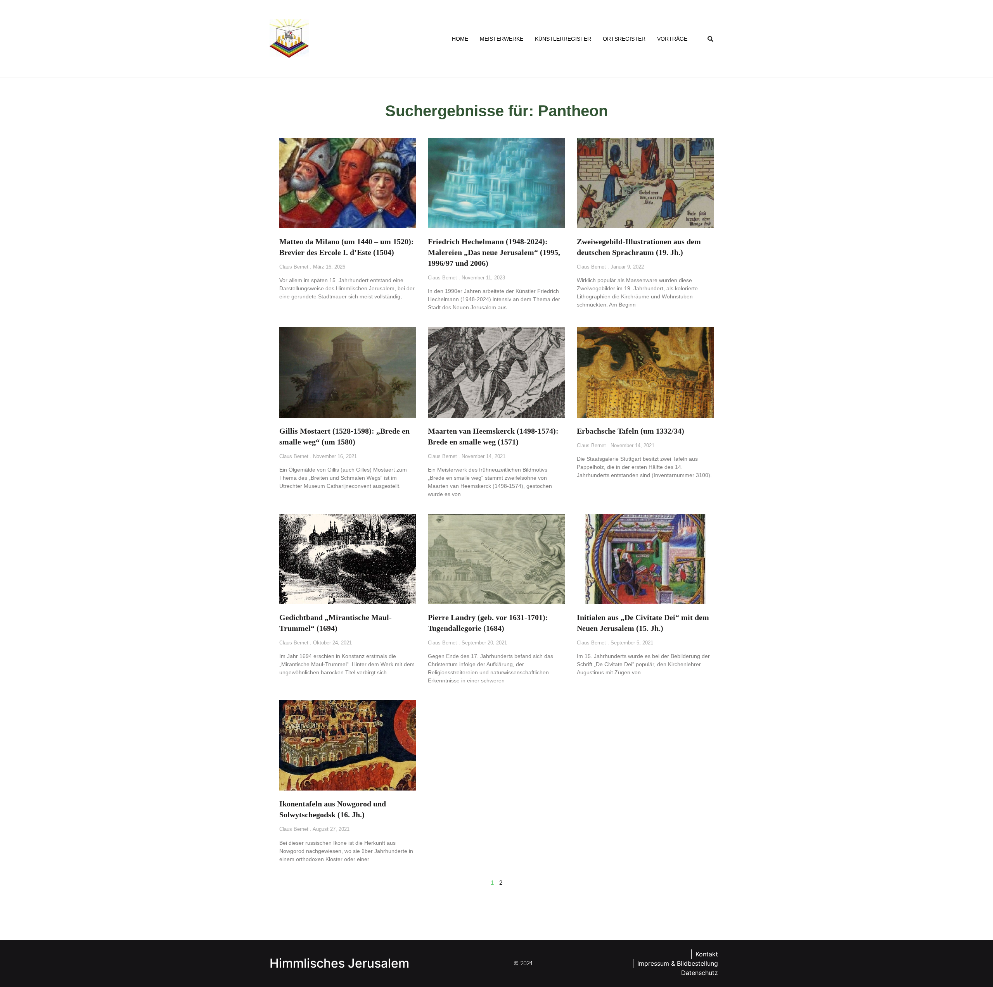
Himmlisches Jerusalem (339, 963)
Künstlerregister (563, 39)
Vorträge (672, 39)
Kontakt (706, 954)
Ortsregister (624, 39)
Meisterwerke (501, 39)
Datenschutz (699, 973)
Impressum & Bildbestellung (677, 963)
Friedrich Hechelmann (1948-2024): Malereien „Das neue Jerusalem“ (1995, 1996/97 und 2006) (494, 252)
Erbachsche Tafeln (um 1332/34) (630, 431)
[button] (710, 38)
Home (460, 39)
